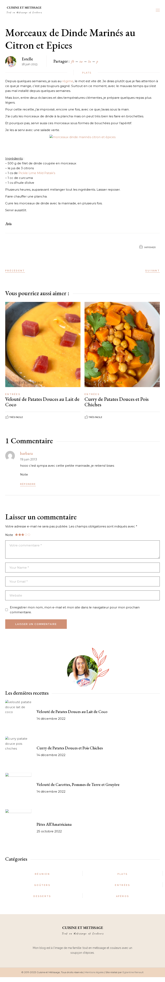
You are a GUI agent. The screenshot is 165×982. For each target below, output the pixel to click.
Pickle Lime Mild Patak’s (37, 173)
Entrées (13, 394)
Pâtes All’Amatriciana (54, 824)
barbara (26, 453)
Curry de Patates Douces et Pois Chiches (116, 402)
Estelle (27, 59)
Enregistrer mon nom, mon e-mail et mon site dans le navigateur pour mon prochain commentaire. (75, 609)
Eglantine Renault (133, 972)
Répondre (28, 484)
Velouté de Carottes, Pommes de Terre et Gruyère (78, 784)
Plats (86, 72)
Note (24, 474)
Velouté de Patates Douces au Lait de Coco (42, 402)
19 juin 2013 (28, 459)
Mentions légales (94, 972)
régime (67, 81)
